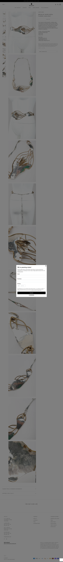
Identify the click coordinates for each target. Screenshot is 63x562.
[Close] (45, 265)
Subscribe (31, 292)
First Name (19, 278)
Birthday (19, 283)
